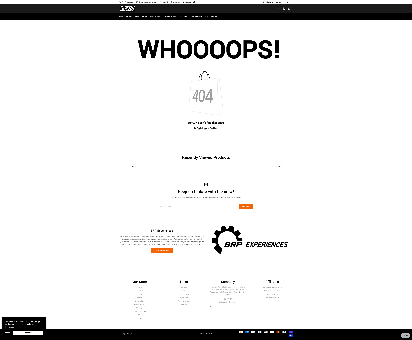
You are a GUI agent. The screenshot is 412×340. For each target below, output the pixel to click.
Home (140, 287)
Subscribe (245, 206)
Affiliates (184, 287)
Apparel (139, 298)
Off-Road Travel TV (272, 298)
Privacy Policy (184, 294)
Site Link (184, 304)
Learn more (9, 327)
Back (199, 128)
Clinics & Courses (140, 311)
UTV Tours (139, 308)
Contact (140, 318)
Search (183, 291)
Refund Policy (184, 298)
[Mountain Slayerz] (127, 9)
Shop (140, 294)
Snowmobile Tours (139, 304)
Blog (139, 315)
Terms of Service (184, 301)
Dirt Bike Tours (140, 301)
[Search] (278, 9)
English (278, 2)
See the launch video (162, 250)
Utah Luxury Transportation (272, 287)
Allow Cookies (28, 333)
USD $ (288, 2)
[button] (133, 166)
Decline (7, 333)
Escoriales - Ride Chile (272, 291)
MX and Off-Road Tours (272, 294)
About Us (140, 291)
